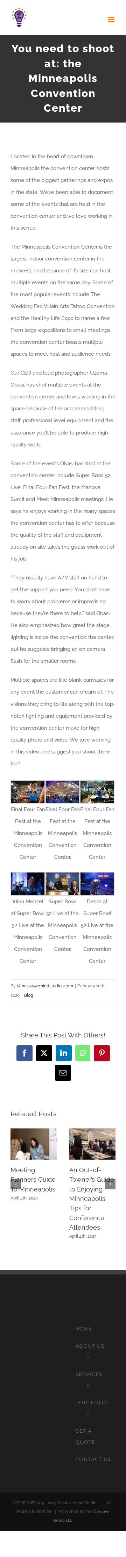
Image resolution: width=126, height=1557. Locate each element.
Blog (28, 995)
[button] (15, 1184)
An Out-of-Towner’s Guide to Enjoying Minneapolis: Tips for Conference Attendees (91, 1198)
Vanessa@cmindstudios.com (45, 985)
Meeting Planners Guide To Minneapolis (33, 1179)
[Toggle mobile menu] (111, 19)
